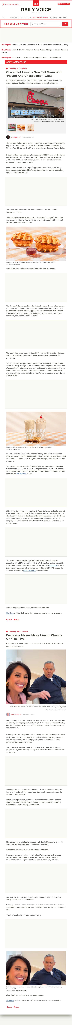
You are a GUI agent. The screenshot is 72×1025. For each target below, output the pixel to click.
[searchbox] (13, 4)
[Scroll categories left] (10, 17)
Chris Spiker (14, 137)
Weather (62, 17)
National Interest (40, 17)
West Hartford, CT (16, 62)
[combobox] (11, 4)
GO (65, 24)
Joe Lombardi (15, 714)
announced (53, 565)
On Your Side (25, 17)
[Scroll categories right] (70, 17)
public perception (29, 570)
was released (21, 474)
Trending (53, 17)
